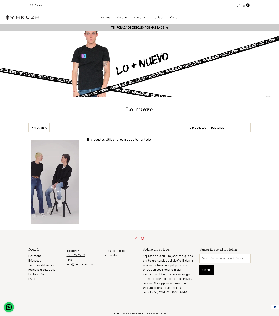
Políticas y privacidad (42, 270)
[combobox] (83, 5)
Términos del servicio (42, 265)
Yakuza (127, 313)
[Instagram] (142, 238)
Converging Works (156, 313)
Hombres (140, 17)
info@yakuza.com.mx (80, 264)
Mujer (121, 17)
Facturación (36, 274)
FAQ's (31, 279)
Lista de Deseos (115, 251)
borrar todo (143, 139)
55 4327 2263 (76, 255)
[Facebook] (136, 238)
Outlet (174, 17)
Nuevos (105, 17)
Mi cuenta (111, 255)
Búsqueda (34, 260)
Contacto (34, 256)
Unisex (159, 17)
